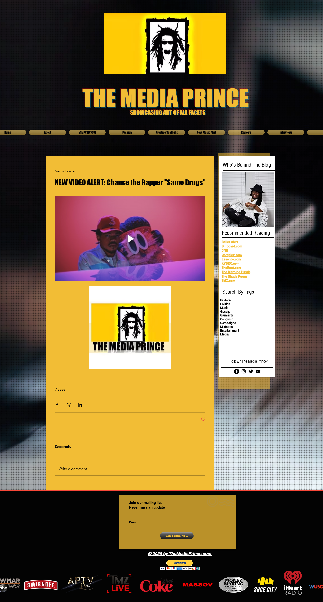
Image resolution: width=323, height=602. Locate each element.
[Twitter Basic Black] (250, 371)
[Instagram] (243, 371)
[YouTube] (258, 371)
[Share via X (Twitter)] (68, 405)
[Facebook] (236, 371)
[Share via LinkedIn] (80, 405)
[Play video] (130, 238)
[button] (180, 565)
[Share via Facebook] (57, 405)
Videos (60, 389)
